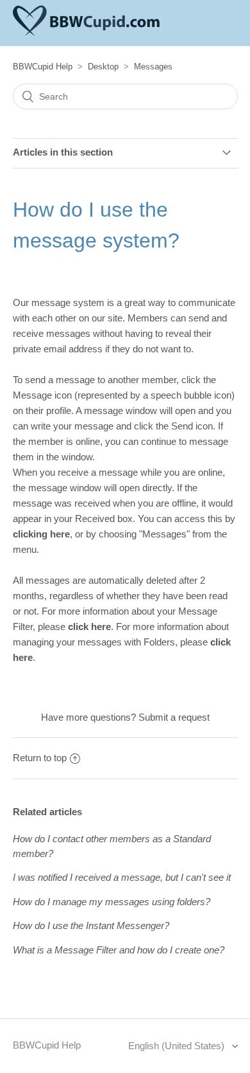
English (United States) (177, 1045)
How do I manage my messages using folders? (111, 901)
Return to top (40, 757)
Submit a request (174, 717)
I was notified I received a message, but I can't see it (122, 877)
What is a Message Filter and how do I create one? (118, 949)
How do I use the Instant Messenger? (91, 925)
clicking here (41, 533)
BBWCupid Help (42, 66)
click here (89, 626)
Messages (153, 66)
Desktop (103, 66)
